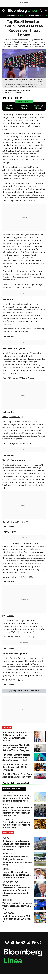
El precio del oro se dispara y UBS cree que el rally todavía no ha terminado (16, 825)
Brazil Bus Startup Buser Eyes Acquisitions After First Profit (17, 775)
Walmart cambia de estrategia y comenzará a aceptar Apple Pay (17, 906)
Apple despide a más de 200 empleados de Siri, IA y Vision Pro (16, 919)
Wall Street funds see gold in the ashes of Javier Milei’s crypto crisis (16, 767)
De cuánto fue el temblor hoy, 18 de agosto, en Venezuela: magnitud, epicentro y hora (16, 798)
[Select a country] (3, 10)
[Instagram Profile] (23, 942)
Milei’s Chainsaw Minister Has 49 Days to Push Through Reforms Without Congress (16, 748)
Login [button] (45, 10)
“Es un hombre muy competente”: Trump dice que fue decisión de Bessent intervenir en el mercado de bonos (17, 890)
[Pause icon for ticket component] (2, 15)
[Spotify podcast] (39, 942)
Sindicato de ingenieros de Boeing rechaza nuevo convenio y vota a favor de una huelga (17, 860)
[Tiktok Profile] (34, 942)
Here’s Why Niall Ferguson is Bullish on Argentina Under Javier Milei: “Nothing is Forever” (16, 736)
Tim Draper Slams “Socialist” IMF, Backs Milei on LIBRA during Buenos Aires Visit (16, 757)
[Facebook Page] (7, 942)
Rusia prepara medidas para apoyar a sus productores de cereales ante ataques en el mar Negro (16, 845)
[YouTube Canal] (18, 942)
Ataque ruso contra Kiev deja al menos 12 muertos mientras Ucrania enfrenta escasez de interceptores (17, 811)
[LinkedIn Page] (28, 942)
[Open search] (40, 10)
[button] (4, 98)
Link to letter (8, 336)
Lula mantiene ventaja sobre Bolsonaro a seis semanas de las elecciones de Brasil (16, 875)
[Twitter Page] (12, 942)
